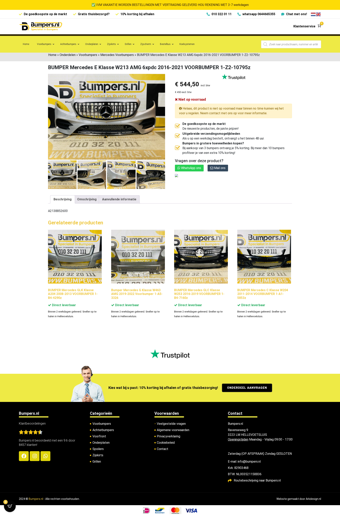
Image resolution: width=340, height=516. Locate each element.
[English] (318, 14)
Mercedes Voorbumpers (117, 55)
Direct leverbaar (63, 305)
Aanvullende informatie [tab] (119, 199)
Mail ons (219, 168)
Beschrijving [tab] (63, 199)
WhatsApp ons (190, 168)
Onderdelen (68, 55)
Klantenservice (304, 26)
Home (52, 55)
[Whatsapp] (45, 456)
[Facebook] (24, 456)
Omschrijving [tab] (87, 199)
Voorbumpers (88, 55)
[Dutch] (313, 14)
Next (160, 174)
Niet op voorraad (192, 99)
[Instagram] (35, 456)
